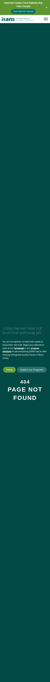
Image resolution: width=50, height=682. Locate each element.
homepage (19, 348)
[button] (47, 7)
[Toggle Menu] (46, 19)
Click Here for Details (23, 11)
